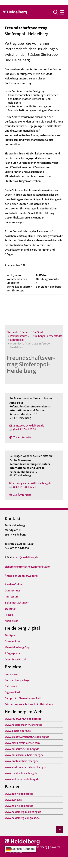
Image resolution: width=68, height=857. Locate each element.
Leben (25, 332)
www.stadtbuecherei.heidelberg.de (26, 767)
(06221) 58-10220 (24, 429)
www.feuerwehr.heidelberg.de (23, 718)
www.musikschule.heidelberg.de (24, 755)
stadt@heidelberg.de (25, 557)
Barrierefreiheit (14, 584)
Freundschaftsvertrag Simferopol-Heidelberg (31, 364)
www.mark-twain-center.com (22, 743)
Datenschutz (12, 590)
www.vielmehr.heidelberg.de (22, 779)
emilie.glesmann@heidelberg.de (32, 483)
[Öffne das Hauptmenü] (62, 12)
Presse (9, 614)
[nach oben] (59, 829)
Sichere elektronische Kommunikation (27, 566)
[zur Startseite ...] (22, 841)
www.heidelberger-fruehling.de (23, 725)
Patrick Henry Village (17, 680)
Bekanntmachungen (17, 602)
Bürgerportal (12, 653)
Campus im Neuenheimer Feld (23, 698)
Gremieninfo (12, 641)
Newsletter (11, 620)
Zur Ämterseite (22, 437)
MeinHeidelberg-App (17, 647)
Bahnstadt (11, 686)
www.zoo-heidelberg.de (19, 806)
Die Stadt (38, 332)
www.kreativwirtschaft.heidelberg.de (27, 737)
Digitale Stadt (13, 692)
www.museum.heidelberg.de (22, 749)
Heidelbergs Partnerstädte (46, 336)
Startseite (12, 332)
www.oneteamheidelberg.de (22, 761)
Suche (56, 12)
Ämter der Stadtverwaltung (21, 575)
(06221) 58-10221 (24, 487)
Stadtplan (10, 608)
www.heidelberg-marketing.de (23, 812)
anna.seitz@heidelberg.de (28, 425)
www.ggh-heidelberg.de (19, 794)
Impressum (12, 596)
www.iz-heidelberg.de (18, 731)
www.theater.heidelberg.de (21, 773)
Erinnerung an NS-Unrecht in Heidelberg (29, 704)
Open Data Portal (15, 659)
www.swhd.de (13, 800)
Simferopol (17, 339)
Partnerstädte (18, 336)
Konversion (12, 674)
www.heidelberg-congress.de (22, 818)
